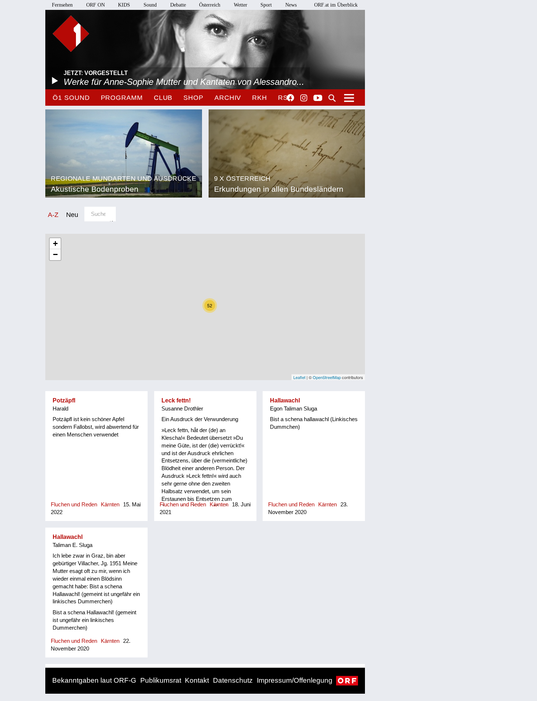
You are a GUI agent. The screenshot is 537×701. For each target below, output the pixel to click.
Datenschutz (233, 680)
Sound (150, 5)
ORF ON (95, 5)
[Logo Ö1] (71, 33)
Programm (122, 97)
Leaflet (299, 377)
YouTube (317, 98)
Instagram (303, 98)
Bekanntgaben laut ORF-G (94, 680)
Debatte (178, 5)
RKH (259, 97)
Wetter (240, 5)
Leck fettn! (176, 400)
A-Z (53, 214)
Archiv (227, 97)
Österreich (209, 5)
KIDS (124, 5)
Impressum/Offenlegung (294, 680)
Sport (266, 5)
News (291, 5)
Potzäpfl (64, 400)
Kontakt (197, 680)
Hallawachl (285, 400)
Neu (72, 214)
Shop (193, 97)
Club (163, 97)
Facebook (290, 97)
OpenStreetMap (327, 377)
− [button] (55, 254)
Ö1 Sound (71, 97)
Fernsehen (62, 5)
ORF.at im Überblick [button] (336, 5)
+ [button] (55, 243)
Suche (332, 98)
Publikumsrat (160, 680)
